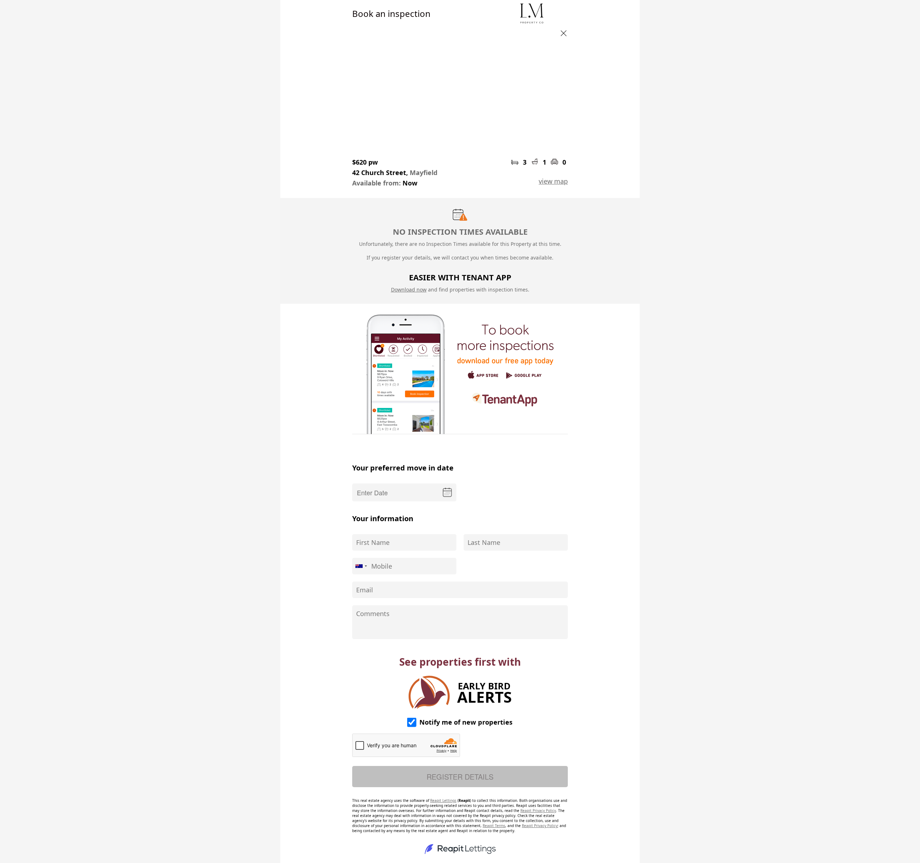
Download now (409, 289)
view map (553, 181)
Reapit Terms (494, 825)
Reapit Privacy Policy (538, 810)
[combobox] (361, 566)
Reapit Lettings (443, 800)
